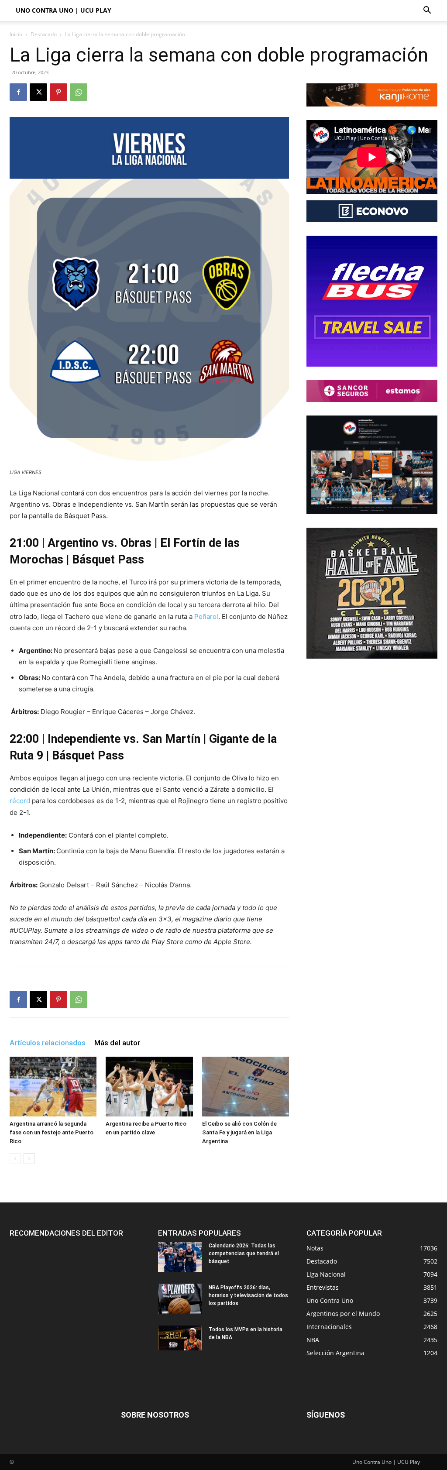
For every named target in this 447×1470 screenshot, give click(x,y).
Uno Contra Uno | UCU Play (63, 10)
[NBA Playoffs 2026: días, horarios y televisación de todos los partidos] (180, 1299)
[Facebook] (18, 92)
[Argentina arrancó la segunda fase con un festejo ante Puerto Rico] (53, 1086)
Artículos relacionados (48, 1042)
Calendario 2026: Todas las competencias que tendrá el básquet (244, 1253)
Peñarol (206, 616)
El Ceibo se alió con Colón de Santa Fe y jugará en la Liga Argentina (239, 1132)
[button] (426, 11)
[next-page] (29, 1158)
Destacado (44, 34)
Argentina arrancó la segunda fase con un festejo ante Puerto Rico (51, 1132)
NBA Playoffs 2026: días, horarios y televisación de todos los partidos (248, 1295)
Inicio (16, 34)
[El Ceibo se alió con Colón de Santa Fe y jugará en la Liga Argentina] (245, 1086)
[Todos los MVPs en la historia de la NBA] (180, 1338)
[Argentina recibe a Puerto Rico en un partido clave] (149, 1086)
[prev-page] (15, 1158)
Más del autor (117, 1042)
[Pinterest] (58, 92)
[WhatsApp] (78, 92)
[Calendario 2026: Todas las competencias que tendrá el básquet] (180, 1257)
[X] (38, 92)
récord (21, 801)
